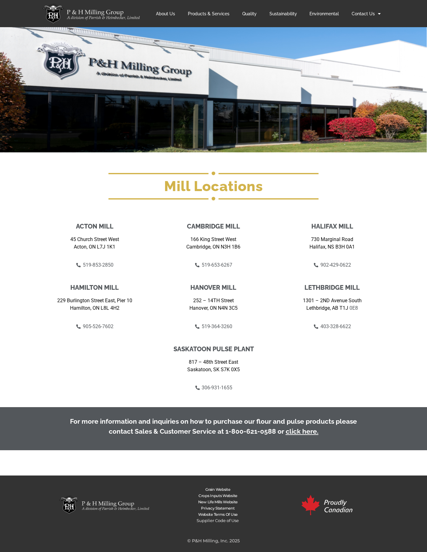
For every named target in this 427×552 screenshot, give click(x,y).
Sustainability (283, 13)
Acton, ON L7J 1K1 (94, 247)
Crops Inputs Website (217, 495)
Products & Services (208, 13)
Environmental (324, 13)
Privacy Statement (217, 508)
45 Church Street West (94, 239)
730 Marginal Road (332, 239)
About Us (165, 13)
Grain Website (217, 489)
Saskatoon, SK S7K (209, 369)
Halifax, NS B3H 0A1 (332, 247)
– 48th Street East (217, 362)
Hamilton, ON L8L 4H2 (94, 308)
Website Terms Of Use (218, 514)
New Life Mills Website (218, 502)
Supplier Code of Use (218, 520)
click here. (302, 431)
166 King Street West (213, 239)
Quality (249, 13)
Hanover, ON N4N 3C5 (213, 308)
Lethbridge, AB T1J (327, 308)
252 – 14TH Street (213, 300)
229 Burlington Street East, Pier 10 (94, 300)
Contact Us (363, 13)
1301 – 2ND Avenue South (332, 300)
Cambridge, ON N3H (209, 247)
